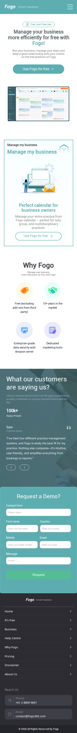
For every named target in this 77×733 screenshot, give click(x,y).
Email (43, 537)
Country (45, 521)
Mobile (10, 537)
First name (12, 521)
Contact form (14, 505)
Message (11, 554)
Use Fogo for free (36, 69)
